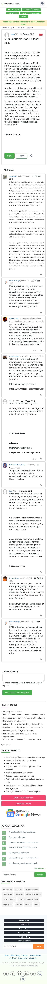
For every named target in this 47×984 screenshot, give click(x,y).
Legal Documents (9, 899)
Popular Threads (24, 932)
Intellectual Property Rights (28, 899)
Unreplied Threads (23, 803)
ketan (13, 34)
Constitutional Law (31, 889)
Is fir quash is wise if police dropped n (23, 847)
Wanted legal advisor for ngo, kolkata (21, 760)
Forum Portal (24, 924)
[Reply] (40, 274)
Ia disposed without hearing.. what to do (19, 733)
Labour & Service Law (33, 894)
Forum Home (24, 921)
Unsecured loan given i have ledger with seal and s (24, 718)
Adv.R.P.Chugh (13, 318)
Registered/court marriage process (20, 776)
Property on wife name (12, 711)
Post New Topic (24, 937)
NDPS (24, 13)
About (7, 956)
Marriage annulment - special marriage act (23, 791)
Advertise (25, 956)
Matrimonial (34, 13)
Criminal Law (7, 894)
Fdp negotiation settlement (14, 721)
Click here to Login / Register (17, 692)
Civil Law (18, 889)
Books (36, 9)
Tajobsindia (12, 176)
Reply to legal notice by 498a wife (19, 773)
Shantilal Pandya (14, 281)
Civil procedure (9, 736)
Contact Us (32, 958)
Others (36, 904)
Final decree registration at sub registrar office (22, 740)
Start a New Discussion (23, 797)
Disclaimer (13, 958)
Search (40, 875)
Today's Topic (24, 929)
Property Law (7, 904)
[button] (41, 35)
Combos (27, 9)
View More (5, 745)
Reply (9, 156)
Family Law (19, 894)
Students (28, 904)
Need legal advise (13, 763)
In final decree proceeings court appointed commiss (24, 715)
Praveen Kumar (14, 578)
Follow (21, 156)
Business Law (7, 889)
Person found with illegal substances (18, 730)
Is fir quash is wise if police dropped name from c (23, 724)
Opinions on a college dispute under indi (23, 842)
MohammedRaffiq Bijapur (17, 465)
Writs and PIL (12, 13)
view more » (40, 868)
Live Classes (15, 9)
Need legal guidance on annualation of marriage (25, 757)
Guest (11, 401)
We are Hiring (15, 956)
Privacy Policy (22, 958)
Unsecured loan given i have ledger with (23, 858)
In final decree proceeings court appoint (23, 863)
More (23, 16)
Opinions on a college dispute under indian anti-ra (23, 727)
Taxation (19, 904)
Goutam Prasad (14, 356)
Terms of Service (35, 956)
